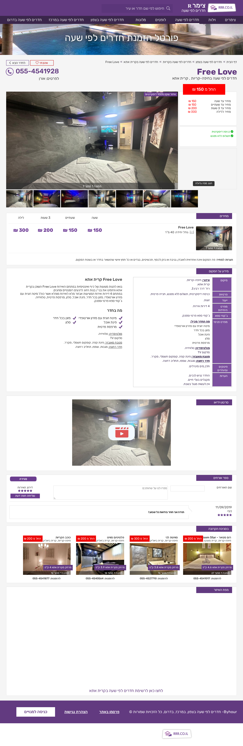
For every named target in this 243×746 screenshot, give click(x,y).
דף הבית (231, 62)
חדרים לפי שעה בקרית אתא (141, 62)
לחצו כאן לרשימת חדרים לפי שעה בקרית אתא (126, 690)
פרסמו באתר (109, 712)
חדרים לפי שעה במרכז (66, 20)
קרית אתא (180, 78)
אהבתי (44, 63)
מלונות (141, 20)
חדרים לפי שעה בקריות (177, 62)
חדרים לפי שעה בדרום (24, 20)
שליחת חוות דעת (25, 495)
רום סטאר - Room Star (216, 537)
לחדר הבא (18, 63)
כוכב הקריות (63, 537)
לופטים (160, 20)
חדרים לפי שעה (187, 20)
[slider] (25, 490)
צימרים (230, 20)
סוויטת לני (172, 537)
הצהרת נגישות (76, 712)
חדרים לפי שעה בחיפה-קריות (214, 78)
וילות (212, 20)
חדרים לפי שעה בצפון (107, 20)
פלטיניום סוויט (115, 537)
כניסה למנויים (35, 711)
